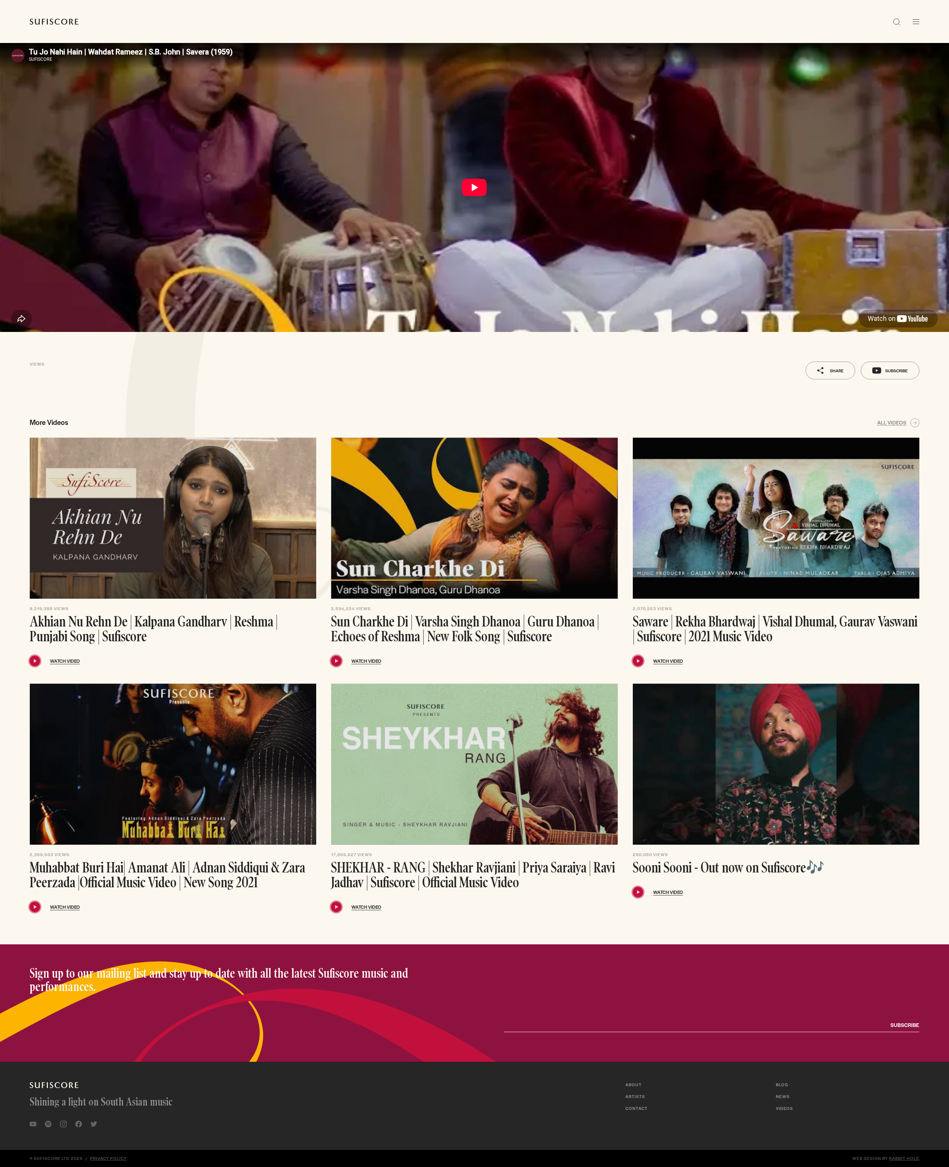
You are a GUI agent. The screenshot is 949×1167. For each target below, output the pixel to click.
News (783, 1096)
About (633, 1084)
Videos (784, 1108)
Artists (635, 1096)
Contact (636, 1108)
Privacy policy (108, 1158)
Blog (782, 1084)
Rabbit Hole (904, 1158)
